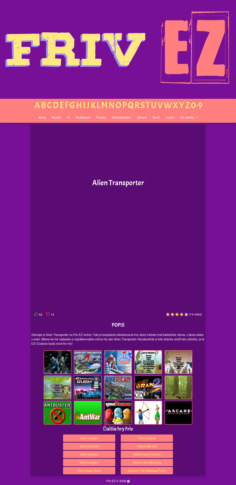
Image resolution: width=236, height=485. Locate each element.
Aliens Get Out (146, 446)
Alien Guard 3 (89, 454)
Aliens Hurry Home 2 (147, 454)
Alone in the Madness (147, 462)
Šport (156, 117)
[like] (36, 315)
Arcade (56, 117)
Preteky (101, 117)
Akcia (42, 117)
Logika (170, 117)
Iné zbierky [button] (187, 117)
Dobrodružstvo (121, 117)
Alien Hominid (89, 446)
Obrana (142, 117)
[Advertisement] (15, 181)
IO (68, 117)
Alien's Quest (147, 438)
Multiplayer (83, 117)
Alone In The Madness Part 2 (147, 470)
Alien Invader (89, 438)
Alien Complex (89, 462)
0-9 (197, 105)
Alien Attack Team (89, 470)
